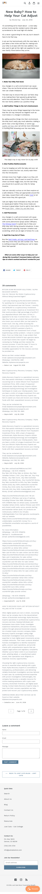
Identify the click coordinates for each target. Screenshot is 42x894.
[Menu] (38, 3)
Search (7, 794)
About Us (8, 799)
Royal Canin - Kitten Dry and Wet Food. (19, 208)
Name (4, 729)
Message (5, 746)
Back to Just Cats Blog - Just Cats (22, 774)
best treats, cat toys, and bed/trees (21, 239)
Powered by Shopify (29, 885)
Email (4, 738)
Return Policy (9, 816)
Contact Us (8, 810)
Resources (8, 821)
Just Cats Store (17, 885)
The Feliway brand (9, 224)
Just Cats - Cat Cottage (13, 827)
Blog (6, 805)
